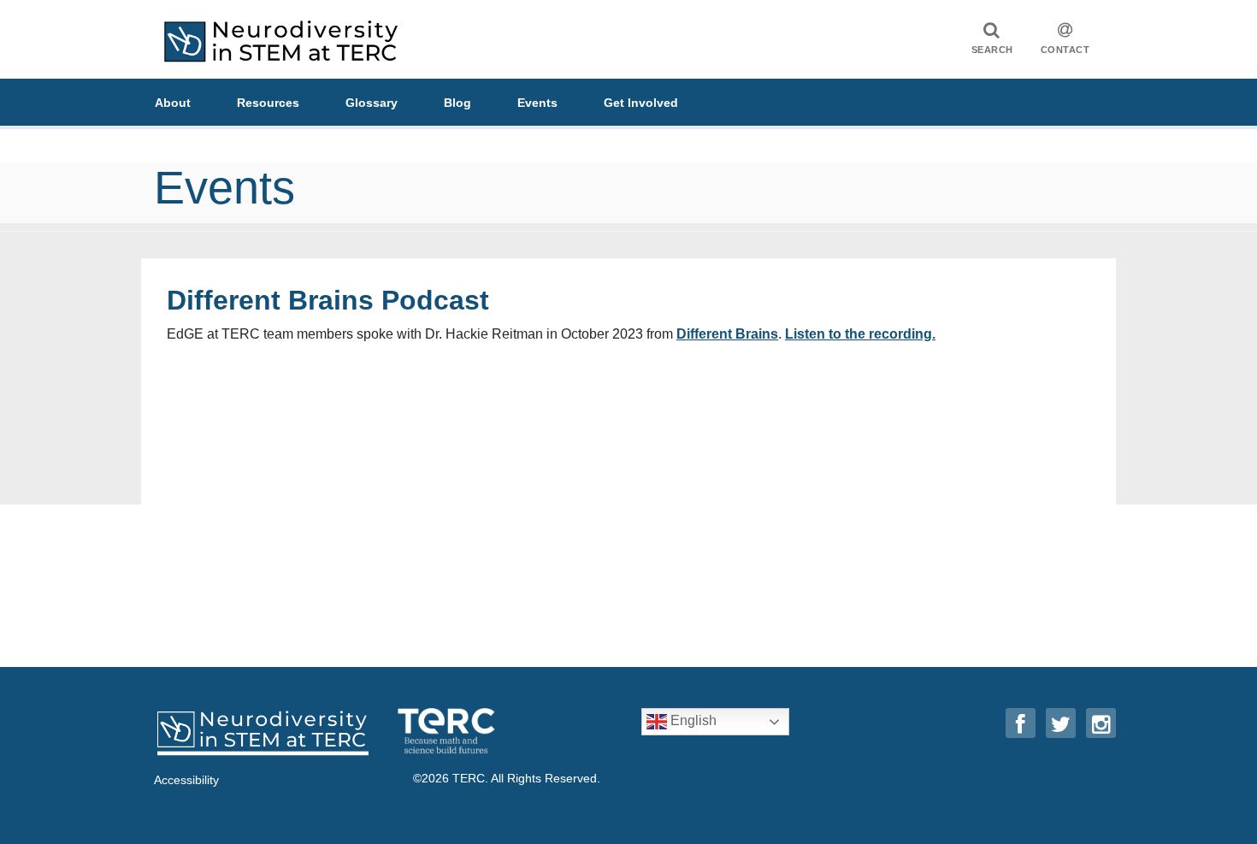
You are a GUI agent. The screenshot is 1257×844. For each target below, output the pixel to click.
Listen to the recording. (860, 334)
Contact (1065, 49)
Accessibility (186, 780)
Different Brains (727, 334)
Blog (457, 102)
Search (992, 49)
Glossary (371, 102)
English (692, 720)
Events (537, 102)
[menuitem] (196, 102)
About (173, 102)
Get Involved (641, 102)
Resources (268, 102)
